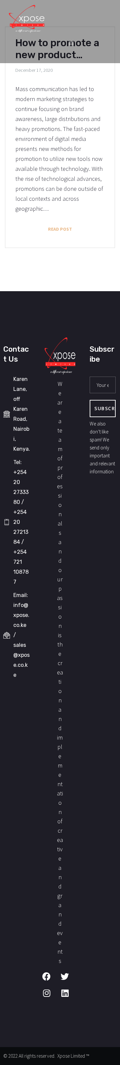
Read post (76, 227)
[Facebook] (50, 980)
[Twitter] (69, 980)
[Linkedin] (69, 997)
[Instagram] (50, 997)
